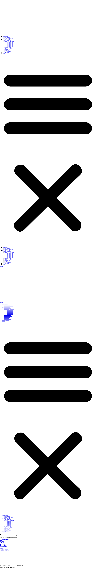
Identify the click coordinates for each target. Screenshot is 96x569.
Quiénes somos (5, 36)
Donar (1, 540)
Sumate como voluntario (4, 539)
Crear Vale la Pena (7, 40)
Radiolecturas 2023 (10, 45)
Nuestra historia (7, 37)
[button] (48, 150)
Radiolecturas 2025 (10, 43)
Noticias (3, 53)
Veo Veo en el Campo (8, 48)
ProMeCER (6, 50)
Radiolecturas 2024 (10, 44)
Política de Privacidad (4, 549)
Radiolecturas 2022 (10, 46)
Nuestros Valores (3, 545)
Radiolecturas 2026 (10, 42)
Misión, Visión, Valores (8, 38)
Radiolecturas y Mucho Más (9, 41)
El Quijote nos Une (7, 47)
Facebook (2, 542)
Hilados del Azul (7, 49)
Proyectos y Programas (6, 39)
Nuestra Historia (3, 544)
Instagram (2, 541)
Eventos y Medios (5, 52)
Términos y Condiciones (4, 550)
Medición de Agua (7, 51)
